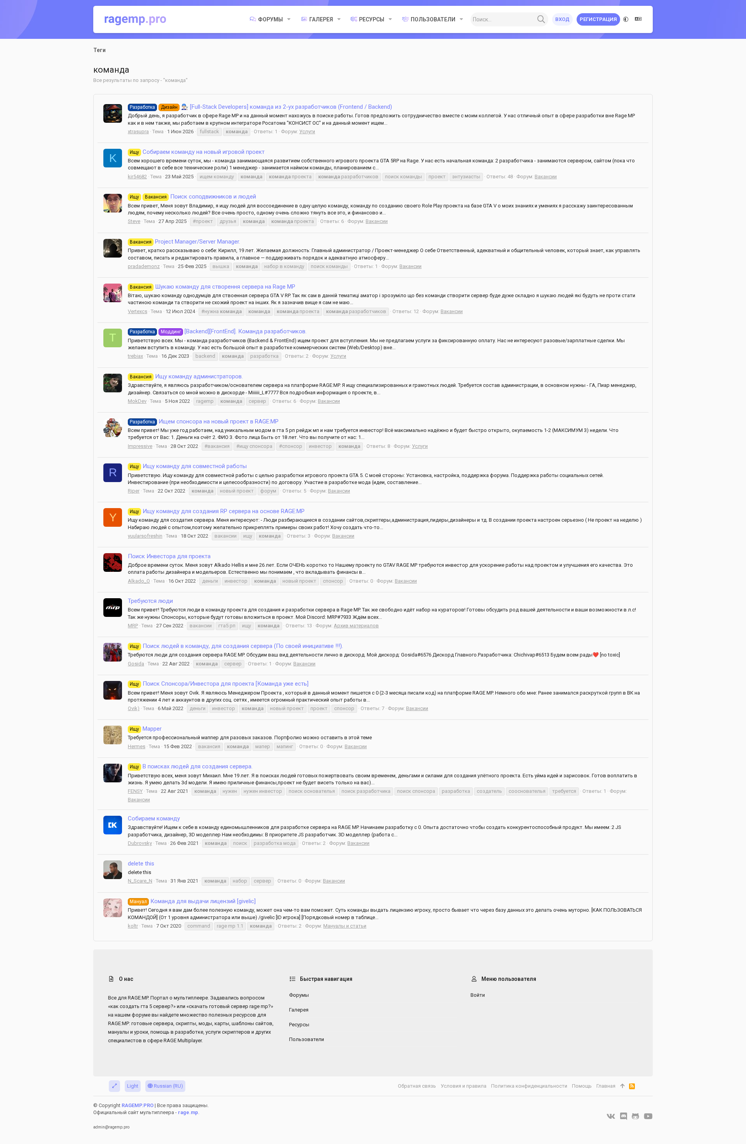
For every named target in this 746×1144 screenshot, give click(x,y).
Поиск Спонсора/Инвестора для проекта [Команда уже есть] (219, 683)
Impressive (140, 446)
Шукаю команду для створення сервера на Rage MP (212, 286)
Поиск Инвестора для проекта (169, 556)
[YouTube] (648, 1116)
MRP (133, 626)
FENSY (135, 791)
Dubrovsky (140, 843)
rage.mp (188, 1112)
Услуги (307, 131)
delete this (141, 863)
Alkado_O (139, 581)
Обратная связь (417, 1086)
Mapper (146, 728)
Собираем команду (154, 818)
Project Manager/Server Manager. (185, 241)
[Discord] (623, 1116)
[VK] (611, 1116)
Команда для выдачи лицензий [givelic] (193, 901)
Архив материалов (356, 626)
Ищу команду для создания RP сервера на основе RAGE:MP (217, 511)
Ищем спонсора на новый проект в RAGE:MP (204, 421)
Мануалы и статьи (344, 926)
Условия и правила (463, 1086)
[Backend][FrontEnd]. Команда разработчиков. (218, 331)
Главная (605, 1086)
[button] (289, 19)
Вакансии (546, 176)
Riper (133, 491)
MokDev (137, 401)
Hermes (136, 746)
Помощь (582, 1086)
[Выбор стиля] (626, 19)
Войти (478, 995)
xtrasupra (138, 131)
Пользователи (306, 1039)
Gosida (136, 664)
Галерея (299, 1010)
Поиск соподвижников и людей (193, 196)
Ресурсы (299, 1024)
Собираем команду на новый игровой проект (197, 151)
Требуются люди (150, 600)
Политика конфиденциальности (529, 1086)
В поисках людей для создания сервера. (191, 766)
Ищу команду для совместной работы (188, 466)
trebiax (135, 356)
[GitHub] (635, 1116)
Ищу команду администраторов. (186, 376)
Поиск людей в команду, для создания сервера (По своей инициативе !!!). (236, 646)
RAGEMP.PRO (137, 1105)
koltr (133, 926)
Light (132, 1086)
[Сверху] (622, 1086)
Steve (134, 221)
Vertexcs (137, 311)
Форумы (299, 995)
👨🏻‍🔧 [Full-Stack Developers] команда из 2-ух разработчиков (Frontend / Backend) (261, 106)
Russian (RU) (168, 1086)
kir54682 (137, 176)
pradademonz (144, 266)
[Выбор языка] (638, 19)
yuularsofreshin (145, 536)
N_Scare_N (140, 881)
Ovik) (133, 708)
